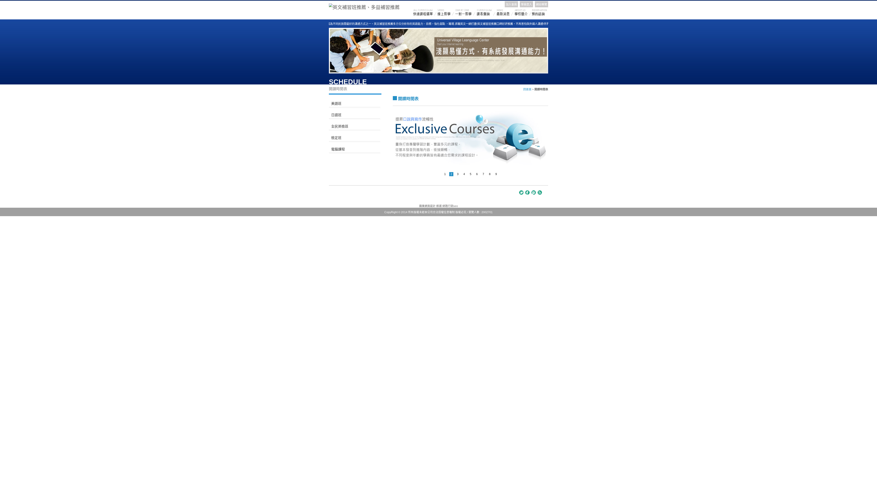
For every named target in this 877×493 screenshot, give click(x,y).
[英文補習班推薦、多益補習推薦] (364, 6)
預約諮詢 (539, 12)
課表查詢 (486, 12)
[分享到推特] (521, 192)
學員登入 (526, 4)
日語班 (336, 115)
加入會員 (511, 4)
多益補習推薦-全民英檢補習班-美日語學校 (353, 194)
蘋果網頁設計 (427, 206)
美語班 (336, 103)
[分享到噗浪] (533, 192)
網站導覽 (541, 4)
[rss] (539, 192)
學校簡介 (522, 12)
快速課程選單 (425, 12)
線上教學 (446, 12)
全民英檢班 (339, 126)
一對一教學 (465, 12)
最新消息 (505, 12)
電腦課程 (338, 149)
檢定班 (336, 138)
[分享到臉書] (527, 192)
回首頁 (527, 89)
